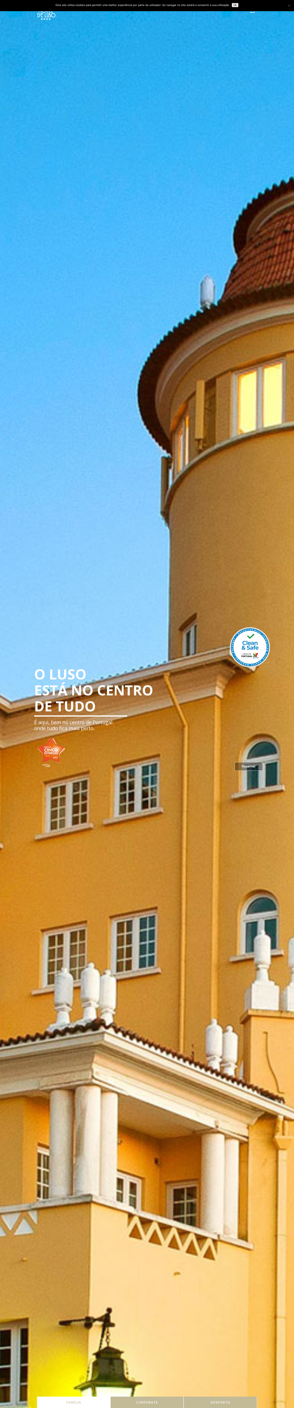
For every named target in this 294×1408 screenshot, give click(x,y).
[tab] (73, 1402)
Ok (235, 5)
